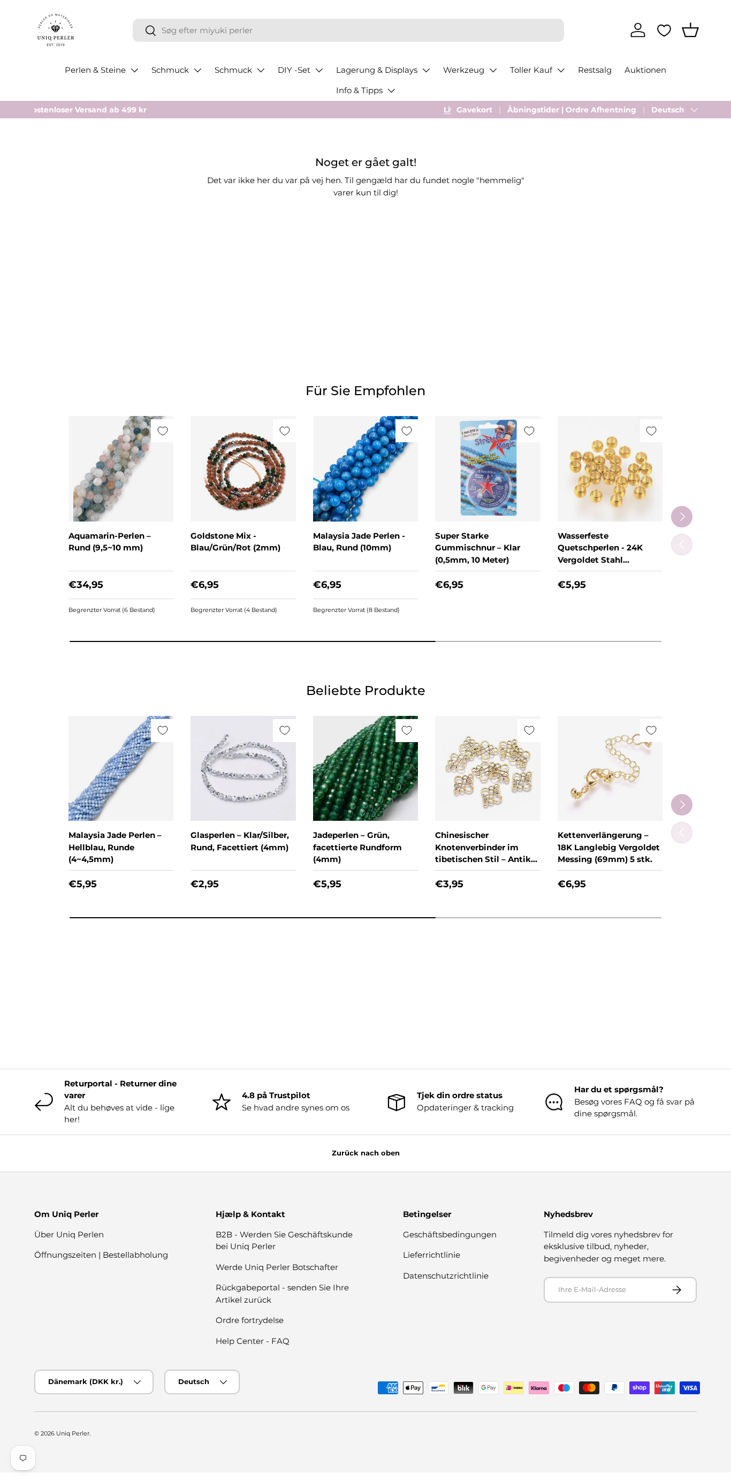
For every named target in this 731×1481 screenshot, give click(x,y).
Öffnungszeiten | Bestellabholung (101, 1255)
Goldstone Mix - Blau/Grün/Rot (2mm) (235, 542)
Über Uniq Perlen (69, 1234)
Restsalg (595, 70)
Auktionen (645, 70)
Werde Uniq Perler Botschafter (277, 1267)
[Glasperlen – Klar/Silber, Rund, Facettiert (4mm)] (243, 768)
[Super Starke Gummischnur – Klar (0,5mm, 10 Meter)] (487, 468)
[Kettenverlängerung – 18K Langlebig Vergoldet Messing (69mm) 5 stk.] (610, 768)
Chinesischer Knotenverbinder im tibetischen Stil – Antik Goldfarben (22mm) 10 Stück (483, 859)
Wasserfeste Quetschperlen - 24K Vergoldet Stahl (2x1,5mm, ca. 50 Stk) (601, 554)
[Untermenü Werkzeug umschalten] (492, 70)
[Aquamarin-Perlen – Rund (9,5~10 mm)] (120, 468)
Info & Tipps (359, 90)
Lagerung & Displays (376, 70)
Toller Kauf (531, 70)
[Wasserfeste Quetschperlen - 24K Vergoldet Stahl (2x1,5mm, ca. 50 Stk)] (610, 468)
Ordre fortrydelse (250, 1320)
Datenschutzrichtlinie (446, 1276)
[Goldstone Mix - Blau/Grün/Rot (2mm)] (243, 468)
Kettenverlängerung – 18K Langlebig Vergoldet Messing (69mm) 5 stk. (609, 847)
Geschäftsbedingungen (450, 1234)
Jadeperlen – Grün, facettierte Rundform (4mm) (357, 847)
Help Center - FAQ (253, 1341)
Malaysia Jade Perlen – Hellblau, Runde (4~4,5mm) (115, 847)
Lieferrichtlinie (431, 1255)
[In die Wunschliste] (162, 430)
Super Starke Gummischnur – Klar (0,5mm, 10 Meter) (477, 548)
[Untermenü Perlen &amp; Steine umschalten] (134, 70)
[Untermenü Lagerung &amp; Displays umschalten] (426, 70)
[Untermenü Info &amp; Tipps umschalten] (391, 90)
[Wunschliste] (664, 30)
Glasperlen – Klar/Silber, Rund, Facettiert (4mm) (240, 841)
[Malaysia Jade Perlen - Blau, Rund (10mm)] (365, 468)
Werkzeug (463, 70)
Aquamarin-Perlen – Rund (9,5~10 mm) (109, 542)
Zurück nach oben (366, 1152)
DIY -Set (294, 70)
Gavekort (474, 109)
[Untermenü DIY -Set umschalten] (319, 70)
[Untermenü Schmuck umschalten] (197, 70)
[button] (690, 30)
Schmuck (170, 70)
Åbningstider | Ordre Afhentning (571, 109)
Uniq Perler (72, 1433)
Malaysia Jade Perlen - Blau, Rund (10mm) (359, 542)
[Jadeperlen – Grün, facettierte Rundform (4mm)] (365, 768)
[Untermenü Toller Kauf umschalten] (560, 70)
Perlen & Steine (95, 70)
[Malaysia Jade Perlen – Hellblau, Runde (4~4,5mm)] (120, 768)
